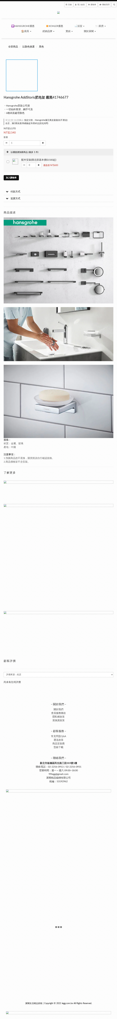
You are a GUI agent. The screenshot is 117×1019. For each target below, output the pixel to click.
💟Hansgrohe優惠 (22, 26)
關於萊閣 (89, 31)
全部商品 (13, 46)
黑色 (41, 46)
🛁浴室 (78, 26)
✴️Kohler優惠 (54, 26)
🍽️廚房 (100, 26)
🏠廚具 (25, 31)
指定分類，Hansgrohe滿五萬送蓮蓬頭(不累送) (36, 120)
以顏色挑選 (28, 46)
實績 (68, 31)
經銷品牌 (48, 31)
